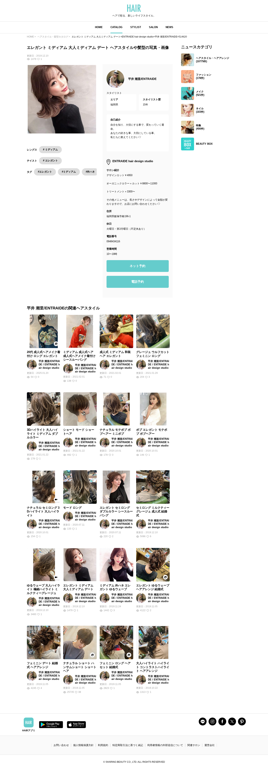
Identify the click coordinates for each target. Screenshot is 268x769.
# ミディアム (50, 149)
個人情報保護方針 (83, 745)
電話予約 (137, 281)
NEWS (169, 27)
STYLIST (135, 27)
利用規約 (103, 745)
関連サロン (193, 745)
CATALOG (116, 27)
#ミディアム (69, 171)
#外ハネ (90, 171)
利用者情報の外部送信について (165, 745)
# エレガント (50, 160)
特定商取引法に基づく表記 (127, 745)
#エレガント (45, 171)
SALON (153, 27)
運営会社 (209, 745)
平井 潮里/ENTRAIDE (142, 78)
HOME (99, 27)
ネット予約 (137, 266)
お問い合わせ (61, 745)
